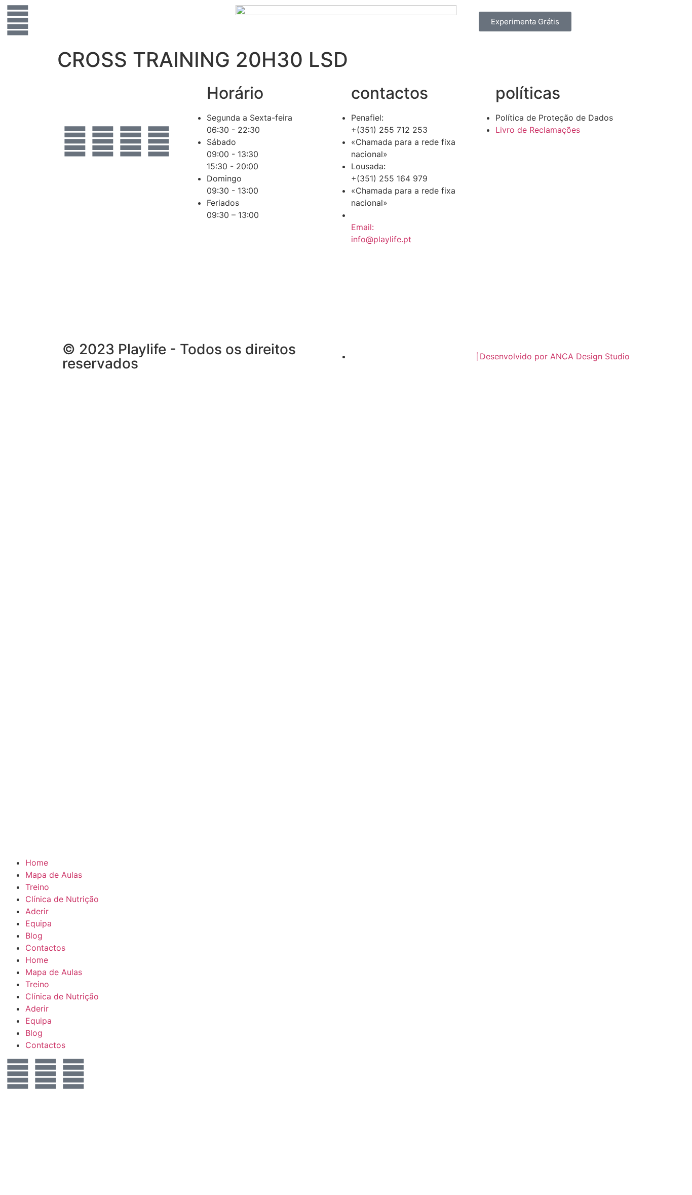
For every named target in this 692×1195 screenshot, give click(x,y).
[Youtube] (130, 141)
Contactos (45, 948)
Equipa (38, 923)
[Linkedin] (158, 141)
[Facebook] (17, 1074)
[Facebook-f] (75, 141)
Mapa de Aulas (53, 875)
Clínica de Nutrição (62, 899)
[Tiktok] (75, 169)
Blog (34, 935)
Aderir (37, 911)
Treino (37, 887)
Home (36, 862)
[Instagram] (103, 141)
